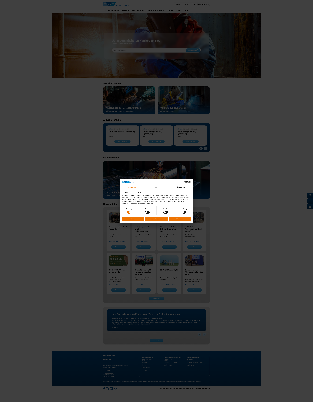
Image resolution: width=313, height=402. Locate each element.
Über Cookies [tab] (181, 187)
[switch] (147, 212)
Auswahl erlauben (156, 219)
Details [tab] (156, 187)
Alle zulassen (180, 219)
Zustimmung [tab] (132, 187)
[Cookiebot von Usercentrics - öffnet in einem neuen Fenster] (184, 182)
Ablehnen (133, 219)
